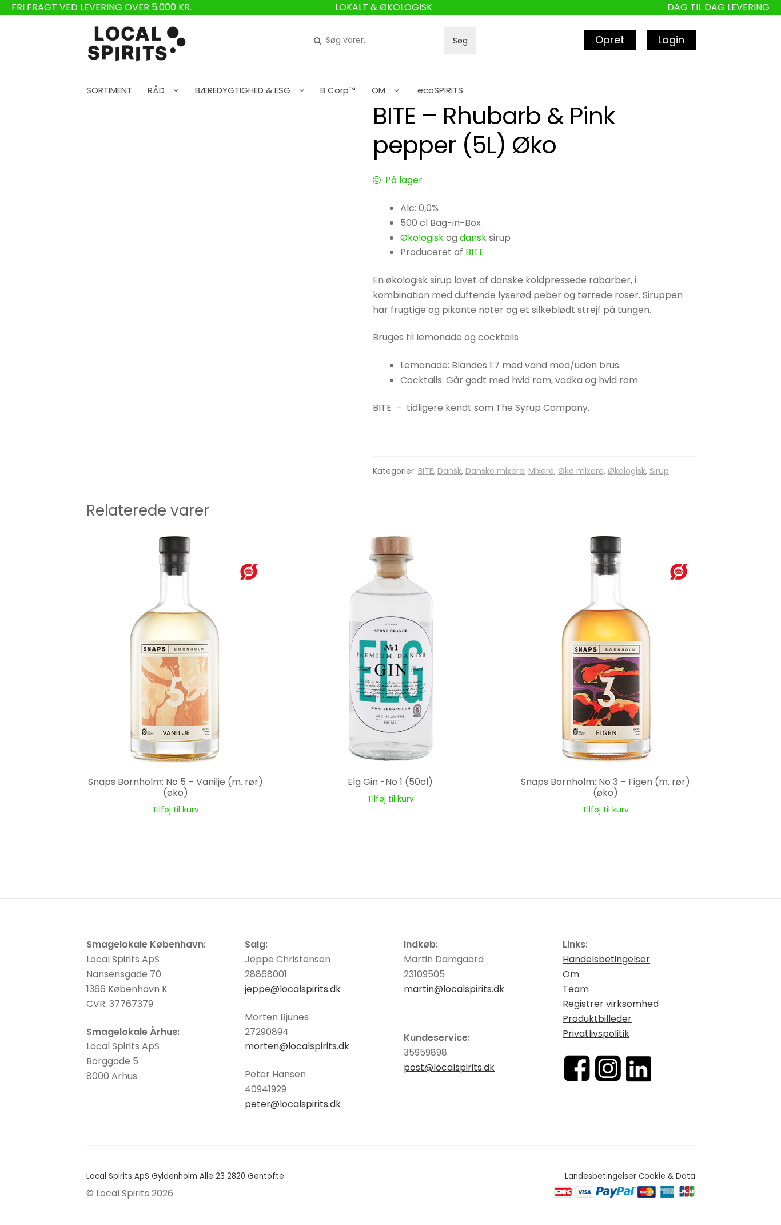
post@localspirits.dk (449, 1067)
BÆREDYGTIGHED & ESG (242, 90)
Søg (460, 40)
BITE (474, 252)
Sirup (659, 471)
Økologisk (422, 237)
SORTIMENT (109, 90)
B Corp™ (338, 90)
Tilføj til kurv (175, 809)
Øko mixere (581, 471)
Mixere (541, 471)
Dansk (449, 471)
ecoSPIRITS (440, 90)
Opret (609, 40)
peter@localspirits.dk (293, 1104)
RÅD (156, 90)
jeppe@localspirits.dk (293, 989)
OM (378, 90)
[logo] (136, 44)
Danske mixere (494, 471)
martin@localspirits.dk (454, 989)
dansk (473, 237)
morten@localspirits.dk (297, 1046)
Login (671, 40)
